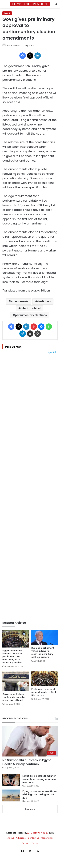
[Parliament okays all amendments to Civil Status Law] (44, 678)
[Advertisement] (30, 487)
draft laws (44, 301)
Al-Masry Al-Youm (37, 832)
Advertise (21, 837)
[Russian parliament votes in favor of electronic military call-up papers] (44, 637)
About (11, 837)
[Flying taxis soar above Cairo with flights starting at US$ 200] (11, 795)
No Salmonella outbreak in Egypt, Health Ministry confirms (27, 762)
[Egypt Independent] (30, 4)
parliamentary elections (31, 315)
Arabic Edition (13, 45)
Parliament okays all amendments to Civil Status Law (43, 692)
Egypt (7, 13)
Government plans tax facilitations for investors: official (14, 697)
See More (30, 809)
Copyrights (47, 837)
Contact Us (33, 837)
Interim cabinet (31, 308)
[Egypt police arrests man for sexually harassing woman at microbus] (11, 780)
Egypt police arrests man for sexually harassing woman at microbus (39, 779)
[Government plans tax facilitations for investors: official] (15, 681)
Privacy (25, 842)
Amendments (19, 301)
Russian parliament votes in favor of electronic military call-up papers (42, 652)
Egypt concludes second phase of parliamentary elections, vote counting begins (12, 656)
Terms (35, 842)
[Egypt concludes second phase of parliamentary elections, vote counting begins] (15, 639)
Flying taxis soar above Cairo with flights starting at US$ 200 (39, 794)
